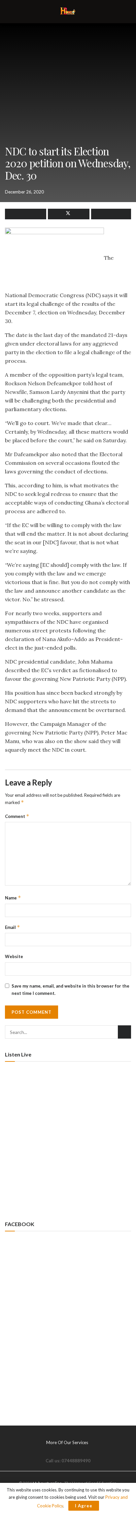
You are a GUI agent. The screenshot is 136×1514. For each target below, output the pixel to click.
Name (13, 897)
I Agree (83, 1505)
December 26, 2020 (24, 191)
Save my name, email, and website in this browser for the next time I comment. (70, 989)
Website (14, 956)
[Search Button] (124, 1032)
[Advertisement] (68, 1140)
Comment (17, 816)
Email (12, 927)
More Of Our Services (67, 1442)
